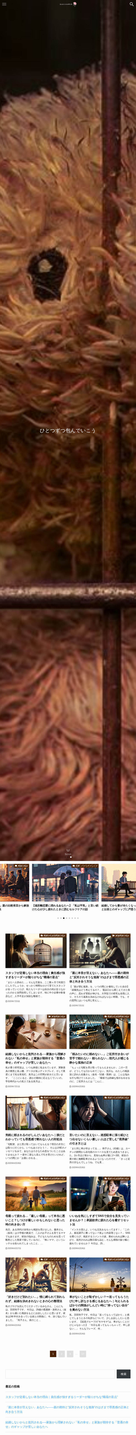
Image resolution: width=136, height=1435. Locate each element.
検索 (123, 1374)
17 (82, 1353)
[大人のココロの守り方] (68, 4)
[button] (132, 4)
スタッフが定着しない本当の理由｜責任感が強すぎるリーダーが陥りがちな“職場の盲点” (61, 1396)
